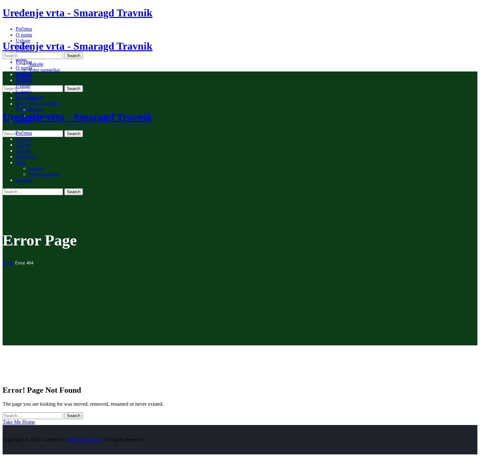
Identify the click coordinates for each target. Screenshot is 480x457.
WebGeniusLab (84, 439)
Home (8, 262)
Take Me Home (19, 422)
